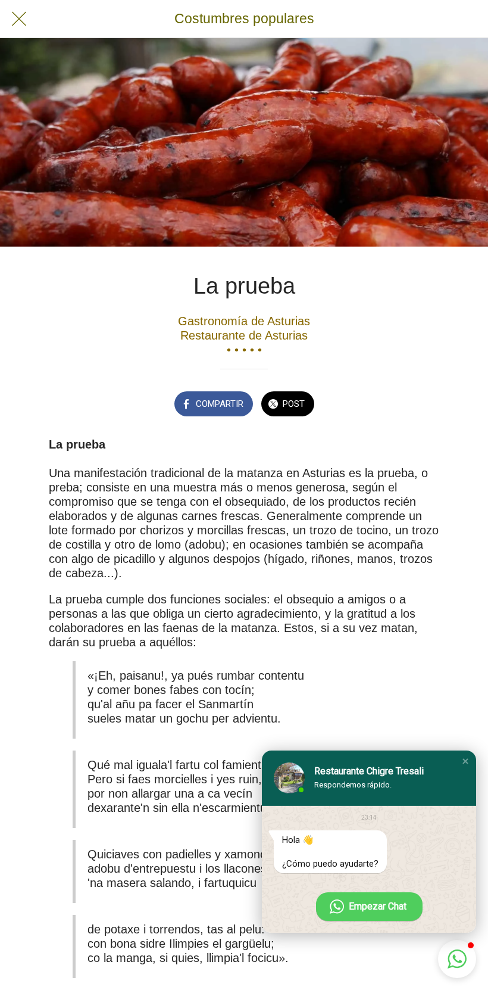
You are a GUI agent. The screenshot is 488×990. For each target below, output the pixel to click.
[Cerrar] (19, 19)
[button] (465, 761)
